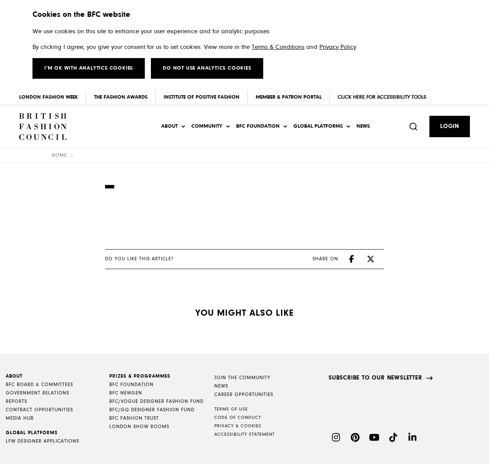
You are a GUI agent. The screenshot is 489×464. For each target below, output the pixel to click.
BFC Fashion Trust (134, 418)
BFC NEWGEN (125, 393)
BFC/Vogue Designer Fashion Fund (156, 401)
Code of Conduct (237, 417)
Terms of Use (231, 409)
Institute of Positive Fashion (202, 97)
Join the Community (242, 377)
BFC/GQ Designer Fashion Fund (151, 409)
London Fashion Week (48, 97)
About (169, 126)
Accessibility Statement (244, 434)
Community (206, 126)
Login (449, 126)
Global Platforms (318, 126)
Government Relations (37, 393)
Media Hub (20, 418)
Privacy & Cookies (237, 426)
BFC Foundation (258, 126)
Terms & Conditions (278, 47)
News (363, 126)
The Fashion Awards (120, 97)
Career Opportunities (243, 394)
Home (59, 155)
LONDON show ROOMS (139, 426)
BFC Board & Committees (39, 384)
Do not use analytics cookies (207, 68)
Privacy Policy (337, 47)
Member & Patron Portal (289, 97)
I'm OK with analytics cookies (88, 68)
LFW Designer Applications (42, 441)
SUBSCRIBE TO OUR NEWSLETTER (375, 378)
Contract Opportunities (39, 409)
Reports (16, 401)
